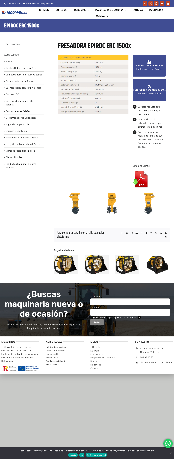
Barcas (9, 61)
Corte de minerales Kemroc (20, 81)
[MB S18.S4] (97, 256)
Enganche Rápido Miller (18, 124)
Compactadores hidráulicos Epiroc (24, 74)
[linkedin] (168, 3)
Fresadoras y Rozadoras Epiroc (22, 137)
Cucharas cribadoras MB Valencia (23, 87)
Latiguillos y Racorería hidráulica (23, 144)
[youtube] (162, 3)
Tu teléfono (96, 307)
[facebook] (145, 3)
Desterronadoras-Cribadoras (21, 117)
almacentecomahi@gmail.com (156, 362)
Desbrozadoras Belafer (18, 111)
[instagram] (156, 3)
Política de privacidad (96, 455)
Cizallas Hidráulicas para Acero (22, 68)
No (82, 455)
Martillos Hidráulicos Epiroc (20, 150)
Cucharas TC (12, 94)
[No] (170, 453)
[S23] (66, 256)
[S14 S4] (127, 256)
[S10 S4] (158, 256)
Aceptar (73, 455)
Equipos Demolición (16, 130)
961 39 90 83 (146, 357)
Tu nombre (96, 296)
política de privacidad (125, 317)
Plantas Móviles (14, 157)
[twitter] (150, 3)
